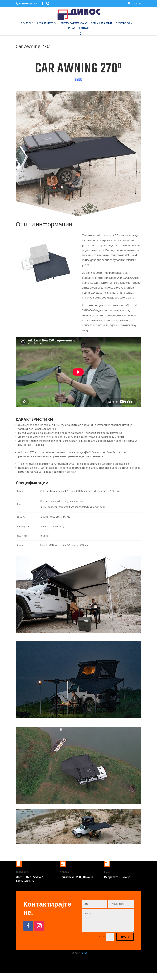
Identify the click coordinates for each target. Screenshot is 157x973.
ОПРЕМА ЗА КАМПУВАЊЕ (73, 23)
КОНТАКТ (84, 28)
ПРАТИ (125, 937)
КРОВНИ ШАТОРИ (46, 23)
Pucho (84, 952)
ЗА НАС (71, 28)
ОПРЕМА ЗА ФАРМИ (101, 23)
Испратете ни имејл (117, 877)
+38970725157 (28, 3)
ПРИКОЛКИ (27, 23)
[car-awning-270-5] (45, 291)
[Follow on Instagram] (39, 926)
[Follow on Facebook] (28, 926)
